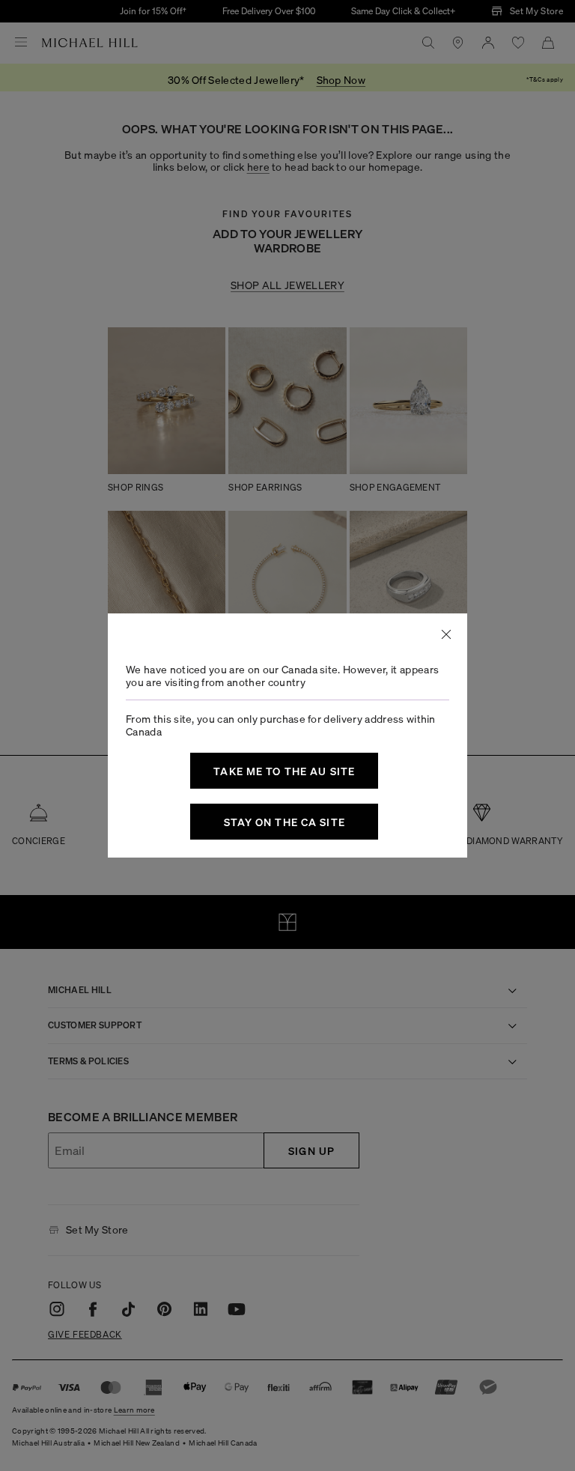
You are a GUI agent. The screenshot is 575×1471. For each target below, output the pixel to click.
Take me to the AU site (284, 770)
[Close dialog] (446, 634)
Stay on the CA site (284, 821)
